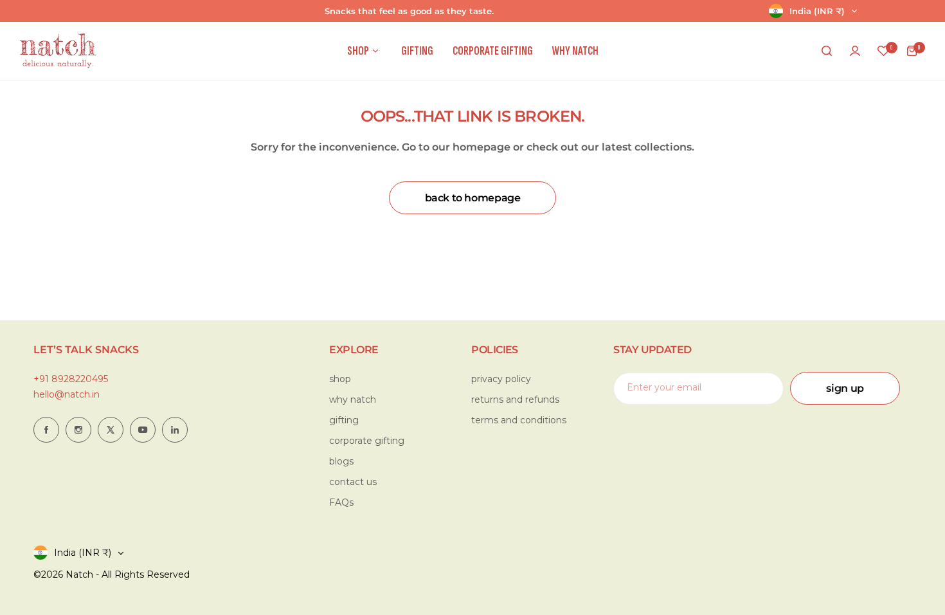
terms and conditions (518, 420)
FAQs (341, 502)
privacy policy (501, 379)
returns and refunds (515, 399)
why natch (352, 399)
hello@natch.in (66, 394)
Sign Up (844, 388)
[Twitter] (110, 430)
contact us (353, 482)
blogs (341, 461)
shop (340, 379)
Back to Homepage (473, 198)
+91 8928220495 (70, 379)
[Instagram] (78, 430)
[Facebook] (46, 430)
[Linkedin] (175, 430)
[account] (855, 51)
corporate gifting (366, 440)
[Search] (827, 51)
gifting (344, 420)
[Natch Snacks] (57, 50)
